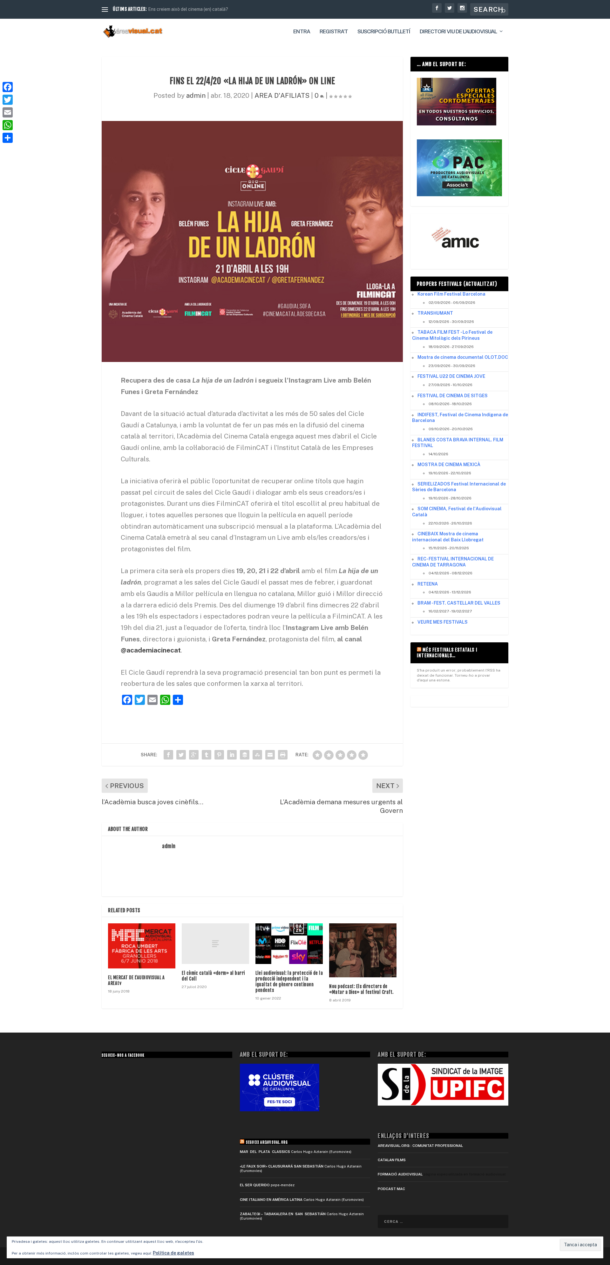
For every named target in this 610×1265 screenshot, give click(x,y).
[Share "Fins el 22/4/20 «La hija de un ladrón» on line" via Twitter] (181, 754)
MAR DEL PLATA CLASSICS (265, 1152)
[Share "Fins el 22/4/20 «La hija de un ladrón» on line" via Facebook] (168, 754)
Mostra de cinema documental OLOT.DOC (462, 357)
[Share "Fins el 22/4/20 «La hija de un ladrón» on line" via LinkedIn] (232, 754)
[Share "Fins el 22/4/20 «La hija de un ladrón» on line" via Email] (270, 754)
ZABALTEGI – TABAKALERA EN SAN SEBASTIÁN (283, 1214)
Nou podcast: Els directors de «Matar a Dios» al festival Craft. (361, 989)
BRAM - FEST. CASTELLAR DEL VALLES (458, 603)
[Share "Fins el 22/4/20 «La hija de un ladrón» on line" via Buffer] (244, 754)
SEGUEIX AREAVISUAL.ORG (267, 1142)
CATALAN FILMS (392, 1160)
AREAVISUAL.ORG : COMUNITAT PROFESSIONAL (420, 1146)
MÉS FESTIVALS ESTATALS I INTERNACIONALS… (447, 652)
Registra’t (334, 32)
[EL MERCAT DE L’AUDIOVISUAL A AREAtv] (141, 945)
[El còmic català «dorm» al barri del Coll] (215, 943)
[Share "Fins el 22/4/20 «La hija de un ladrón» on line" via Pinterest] (219, 754)
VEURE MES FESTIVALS (442, 622)
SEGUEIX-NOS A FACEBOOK (123, 1055)
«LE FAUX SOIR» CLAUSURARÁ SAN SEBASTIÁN (281, 1166)
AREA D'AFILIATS (281, 95)
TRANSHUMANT (435, 313)
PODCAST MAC (391, 1189)
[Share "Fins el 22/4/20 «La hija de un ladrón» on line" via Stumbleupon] (257, 754)
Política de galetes (173, 1252)
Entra (301, 32)
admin (196, 95)
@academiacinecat (151, 650)
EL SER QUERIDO (255, 1185)
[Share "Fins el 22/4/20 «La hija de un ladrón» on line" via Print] (282, 754)
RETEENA (427, 583)
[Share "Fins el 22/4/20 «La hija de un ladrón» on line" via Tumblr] (206, 754)
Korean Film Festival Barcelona (451, 294)
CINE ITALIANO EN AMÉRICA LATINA (271, 1199)
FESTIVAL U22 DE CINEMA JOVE (451, 376)
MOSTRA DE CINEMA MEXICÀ (448, 464)
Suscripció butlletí (383, 32)
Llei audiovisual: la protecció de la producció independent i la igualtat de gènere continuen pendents (289, 981)
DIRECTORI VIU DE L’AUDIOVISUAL (458, 32)
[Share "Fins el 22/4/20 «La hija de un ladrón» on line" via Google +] (193, 754)
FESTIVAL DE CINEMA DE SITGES (452, 395)
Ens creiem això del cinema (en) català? (188, 9)
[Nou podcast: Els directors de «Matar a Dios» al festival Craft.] (362, 950)
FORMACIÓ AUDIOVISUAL (400, 1174)
